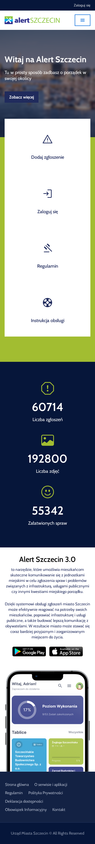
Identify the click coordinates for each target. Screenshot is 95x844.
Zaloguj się (82, 5)
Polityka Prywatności (45, 792)
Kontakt (58, 809)
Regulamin (14, 792)
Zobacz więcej (21, 97)
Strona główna (17, 784)
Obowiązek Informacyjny (26, 809)
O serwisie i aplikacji (50, 784)
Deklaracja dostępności (24, 801)
